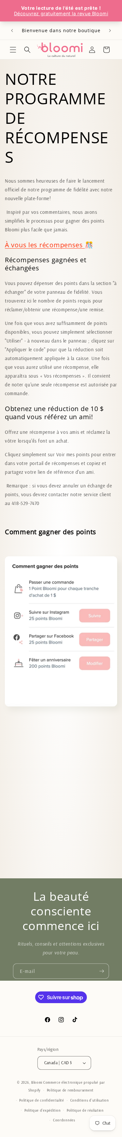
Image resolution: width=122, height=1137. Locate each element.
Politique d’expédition (42, 1110)
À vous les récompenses (45, 244)
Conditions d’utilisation (89, 1100)
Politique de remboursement (70, 1090)
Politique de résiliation (85, 1110)
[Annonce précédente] (12, 30)
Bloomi (36, 1082)
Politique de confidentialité (41, 1100)
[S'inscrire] (101, 971)
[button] (13, 50)
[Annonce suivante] (110, 30)
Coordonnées (64, 1120)
